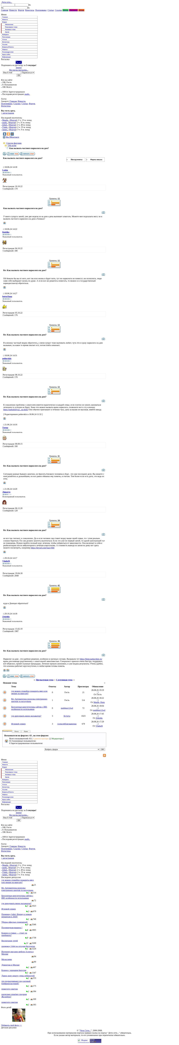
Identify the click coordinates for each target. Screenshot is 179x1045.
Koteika (5, 232)
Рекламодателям (7, 52)
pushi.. (27, 94)
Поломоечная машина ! (11, 927)
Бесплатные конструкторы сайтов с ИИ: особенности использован (29, 708)
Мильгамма (6, 959)
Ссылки (58, 10)
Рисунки (73, 10)
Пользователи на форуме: (10, 731)
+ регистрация (7, 113)
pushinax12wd (67, 708)
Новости (13, 10)
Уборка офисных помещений (14, 922)
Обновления (9, 24)
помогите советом (9, 989)
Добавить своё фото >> (11, 1025)
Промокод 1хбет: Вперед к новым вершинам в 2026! (16, 915)
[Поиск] (2, 8)
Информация (6, 57)
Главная (4, 10)
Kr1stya (67, 716)
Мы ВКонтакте (12, 137)
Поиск (16, 731)
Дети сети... (6, 2)
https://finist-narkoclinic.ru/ (91, 659)
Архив (7, 32)
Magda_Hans (99, 702)
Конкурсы (29, 10)
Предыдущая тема (44, 680)
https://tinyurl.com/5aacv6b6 (42, 548)
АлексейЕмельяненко (67, 724)
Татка (5, 427)
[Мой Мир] (12, 134)
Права (26, 731)
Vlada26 (6, 561)
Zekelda (6, 617)
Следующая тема (64, 680)
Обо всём (12, 145)
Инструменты (76, 160)
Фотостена (5, 42)
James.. (5, 129)
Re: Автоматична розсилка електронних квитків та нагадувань (29, 700)
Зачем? (19, 67)
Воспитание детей (9, 941)
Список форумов (13, 143)
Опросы (5, 49)
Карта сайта (6, 54)
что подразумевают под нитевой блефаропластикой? (16, 982)
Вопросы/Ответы (8, 47)
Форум (21, 10)
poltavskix (6, 358)
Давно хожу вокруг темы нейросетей (18, 976)
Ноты (65, 10)
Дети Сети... (85, 1030)
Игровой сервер (18, 724)
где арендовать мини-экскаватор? (26, 716)
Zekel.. (5, 125)
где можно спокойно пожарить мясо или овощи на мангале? (17, 881)
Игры (81, 10)
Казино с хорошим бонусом (13, 970)
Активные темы (10, 29)
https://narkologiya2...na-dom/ (15, 409)
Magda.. (5, 120)
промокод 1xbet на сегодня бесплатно (18, 946)
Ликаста (6, 492)
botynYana (7, 296)
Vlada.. (5, 127)
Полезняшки (41, 10)
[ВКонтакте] (4, 134)
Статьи (51, 10)
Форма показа (96, 160)
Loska (5, 170)
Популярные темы (11, 27)
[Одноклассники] (8, 134)
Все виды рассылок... (18, 70)
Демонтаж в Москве (10, 965)
